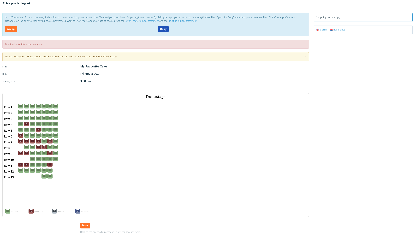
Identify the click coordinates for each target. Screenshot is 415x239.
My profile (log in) (17, 3)
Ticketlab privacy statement (182, 20)
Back (85, 225)
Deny (163, 29)
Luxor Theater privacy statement (142, 20)
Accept (11, 29)
